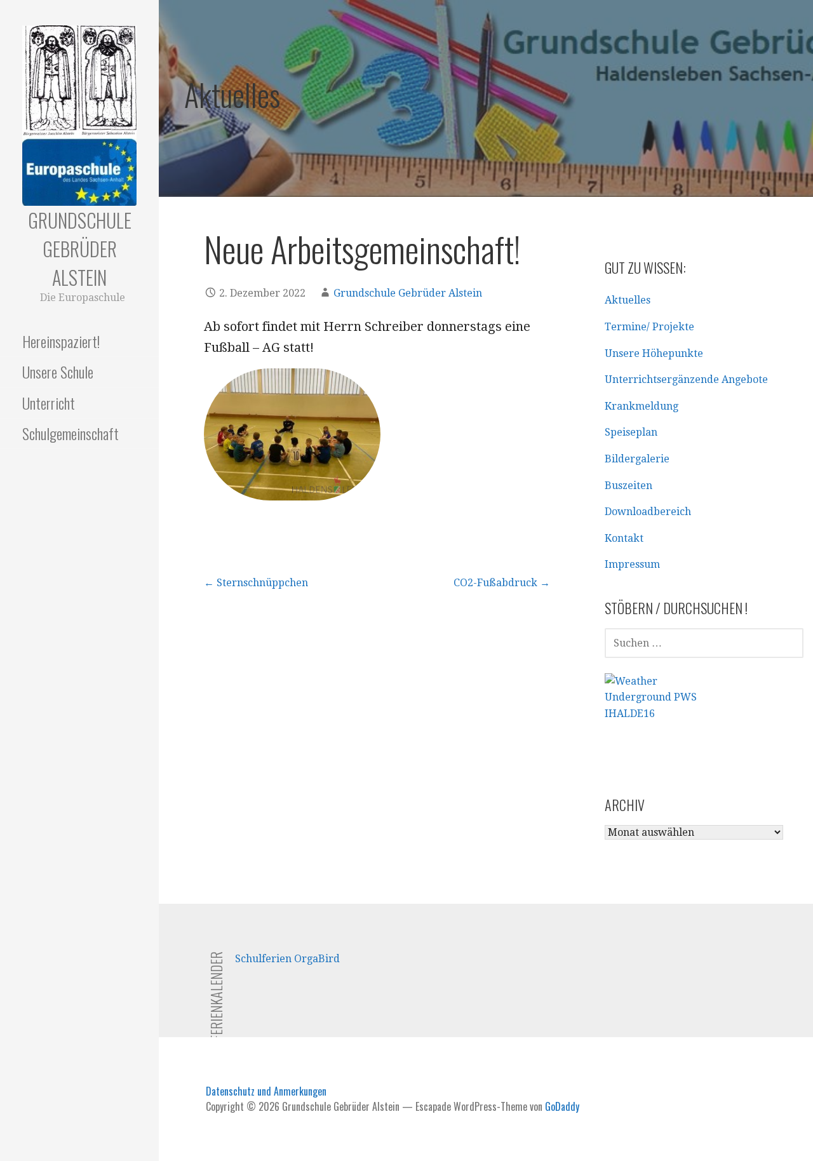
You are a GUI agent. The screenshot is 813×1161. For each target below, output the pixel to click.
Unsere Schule (57, 371)
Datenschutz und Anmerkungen (266, 1091)
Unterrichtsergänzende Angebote (686, 379)
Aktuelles (627, 300)
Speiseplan (631, 432)
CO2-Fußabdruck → (502, 583)
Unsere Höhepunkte (654, 353)
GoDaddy (562, 1106)
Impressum (632, 564)
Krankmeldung (641, 406)
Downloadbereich (648, 512)
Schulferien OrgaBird (287, 959)
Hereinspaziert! (61, 341)
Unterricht (48, 402)
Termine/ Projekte (649, 327)
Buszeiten (628, 486)
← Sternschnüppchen (256, 583)
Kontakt (624, 538)
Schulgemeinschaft (70, 433)
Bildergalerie (637, 459)
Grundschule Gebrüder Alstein (79, 249)
